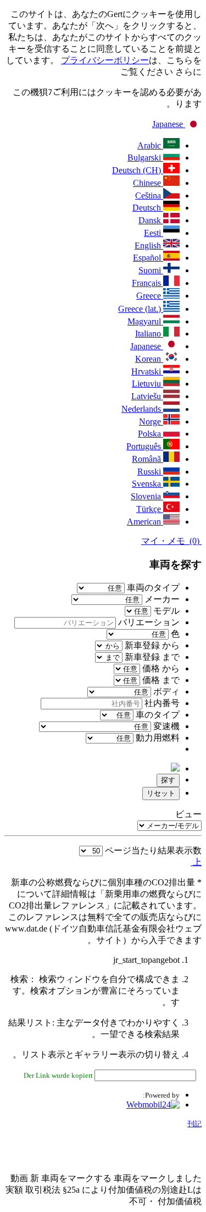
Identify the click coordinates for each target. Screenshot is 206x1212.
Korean (149, 358)
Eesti (153, 233)
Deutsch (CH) (137, 170)
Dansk (150, 220)
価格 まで (161, 680)
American (145, 521)
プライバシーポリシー (105, 60)
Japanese (168, 124)
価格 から (161, 668)
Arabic (150, 145)
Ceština (149, 195)
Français (147, 283)
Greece (149, 295)
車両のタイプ (152, 587)
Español (148, 257)
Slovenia (147, 496)
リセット (161, 793)
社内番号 (161, 703)
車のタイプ (156, 714)
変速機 (165, 726)
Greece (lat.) (140, 308)
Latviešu (147, 396)
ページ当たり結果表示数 (153, 850)
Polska (150, 433)
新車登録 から (152, 645)
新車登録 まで (152, 657)
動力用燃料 (156, 737)
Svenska (147, 483)
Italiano (149, 333)
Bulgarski (145, 157)
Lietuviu (147, 383)
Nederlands (142, 409)
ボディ (165, 691)
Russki (150, 471)
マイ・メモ (171, 541)
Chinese (148, 183)
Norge (151, 421)
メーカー (161, 599)
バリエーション (148, 622)
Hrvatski (147, 371)
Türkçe (149, 509)
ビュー (188, 814)
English (149, 245)
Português (144, 446)
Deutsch (147, 207)
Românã (147, 459)
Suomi (150, 270)
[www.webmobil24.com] (153, 1104)
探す (168, 780)
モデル (165, 610)
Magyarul (145, 321)
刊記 (194, 1124)
